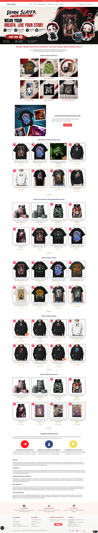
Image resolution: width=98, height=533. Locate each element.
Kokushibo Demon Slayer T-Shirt (39, 187)
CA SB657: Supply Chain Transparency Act (20, 526)
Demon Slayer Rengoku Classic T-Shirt (58, 187)
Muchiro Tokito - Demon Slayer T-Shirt (77, 303)
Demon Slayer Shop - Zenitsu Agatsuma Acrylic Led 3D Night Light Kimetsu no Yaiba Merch (58, 162)
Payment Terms (34, 521)
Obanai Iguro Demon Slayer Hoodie (77, 362)
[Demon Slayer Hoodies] (49, 68)
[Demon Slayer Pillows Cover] (68, 89)
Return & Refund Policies (36, 522)
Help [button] (96, 531)
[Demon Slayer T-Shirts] (29, 68)
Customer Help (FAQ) (35, 526)
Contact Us (34, 524)
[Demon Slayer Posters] (49, 89)
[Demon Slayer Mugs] (68, 68)
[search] (76, 4)
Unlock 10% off (2, 528)
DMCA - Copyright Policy (17, 524)
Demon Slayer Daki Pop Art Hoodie (58, 337)
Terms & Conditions (16, 521)
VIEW (21, 158)
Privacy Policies (16, 522)
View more (49, 194)
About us (14, 519)
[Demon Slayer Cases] (29, 89)
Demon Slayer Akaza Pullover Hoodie (77, 161)
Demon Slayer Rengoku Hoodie (21, 187)
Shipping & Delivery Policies (36, 519)
